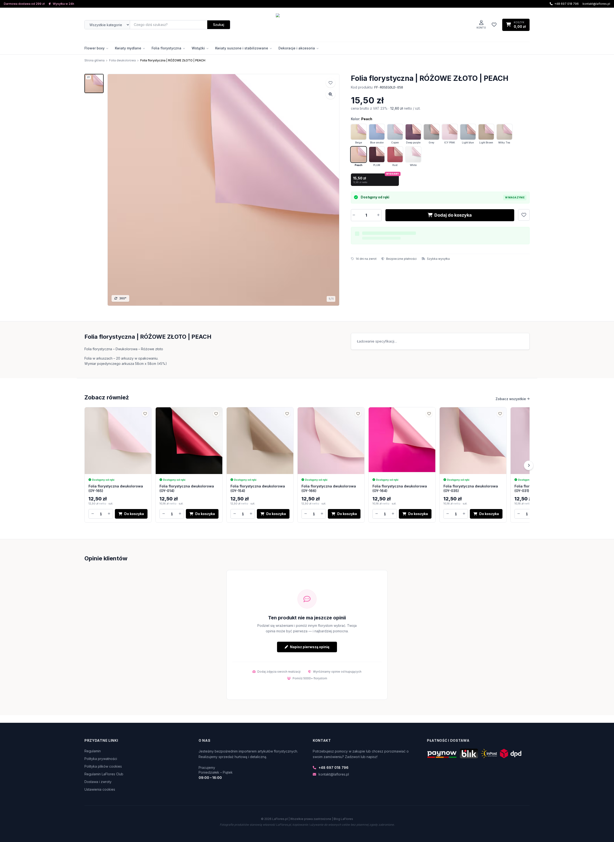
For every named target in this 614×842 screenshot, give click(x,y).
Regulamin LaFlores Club (103, 774)
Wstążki (198, 48)
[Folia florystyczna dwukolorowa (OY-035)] (473, 440)
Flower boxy (94, 48)
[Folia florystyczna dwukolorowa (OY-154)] (260, 440)
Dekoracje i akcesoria (296, 48)
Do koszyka (134, 514)
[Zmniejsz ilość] (354, 215)
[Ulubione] (494, 24)
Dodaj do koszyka (453, 215)
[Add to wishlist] (330, 83)
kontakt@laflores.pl (596, 4)
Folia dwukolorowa (122, 60)
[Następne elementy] (528, 465)
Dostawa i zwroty (98, 782)
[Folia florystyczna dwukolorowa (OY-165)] (118, 440)
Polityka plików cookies (103, 766)
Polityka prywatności (100, 759)
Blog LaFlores (343, 819)
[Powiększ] (330, 94)
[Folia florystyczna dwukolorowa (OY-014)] (189, 440)
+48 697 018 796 (333, 767)
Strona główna (94, 60)
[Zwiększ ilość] (378, 215)
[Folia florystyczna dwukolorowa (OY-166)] (331, 440)
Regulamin (92, 751)
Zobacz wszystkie (511, 399)
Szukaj (218, 25)
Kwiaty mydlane (128, 48)
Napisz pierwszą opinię (309, 647)
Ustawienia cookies (99, 789)
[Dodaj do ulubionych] (524, 215)
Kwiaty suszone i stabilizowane (241, 48)
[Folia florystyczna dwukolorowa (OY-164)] (402, 440)
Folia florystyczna (166, 48)
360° (122, 298)
